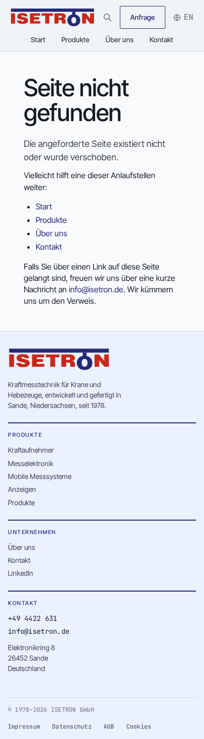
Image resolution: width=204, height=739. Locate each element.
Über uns (119, 39)
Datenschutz (72, 727)
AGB (108, 727)
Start (38, 39)
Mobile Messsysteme (39, 476)
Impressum (24, 727)
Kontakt (161, 39)
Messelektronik (30, 463)
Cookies (139, 727)
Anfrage (142, 17)
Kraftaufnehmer (31, 450)
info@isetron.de (96, 289)
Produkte (75, 39)
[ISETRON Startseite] (52, 17)
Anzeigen (22, 489)
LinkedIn (20, 573)
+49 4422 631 (32, 618)
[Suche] (107, 17)
